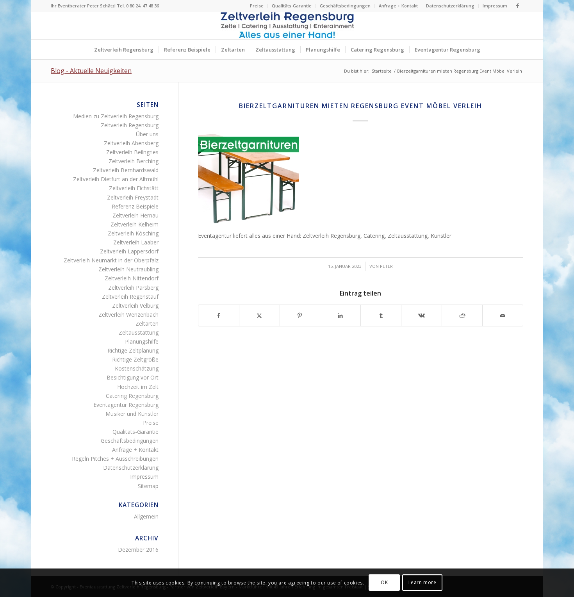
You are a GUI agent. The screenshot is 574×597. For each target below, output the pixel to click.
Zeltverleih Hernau (135, 215)
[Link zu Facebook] (517, 6)
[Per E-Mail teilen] (503, 315)
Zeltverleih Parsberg (133, 287)
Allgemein (146, 516)
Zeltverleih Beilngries (132, 152)
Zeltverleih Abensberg (131, 143)
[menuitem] (257, 6)
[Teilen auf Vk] (421, 315)
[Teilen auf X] (259, 315)
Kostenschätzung (137, 368)
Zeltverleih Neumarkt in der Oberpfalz (111, 260)
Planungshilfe (142, 341)
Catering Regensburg (132, 395)
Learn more (422, 582)
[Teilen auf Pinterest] (300, 315)
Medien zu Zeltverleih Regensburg (116, 116)
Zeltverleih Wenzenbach (128, 314)
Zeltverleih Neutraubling (128, 269)
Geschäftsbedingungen (345, 6)
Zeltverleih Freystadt (133, 197)
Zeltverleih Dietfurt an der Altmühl (116, 179)
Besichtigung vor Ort (133, 377)
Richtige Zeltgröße (135, 359)
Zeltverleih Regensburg (130, 125)
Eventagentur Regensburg (126, 404)
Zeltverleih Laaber (136, 242)
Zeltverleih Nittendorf (132, 278)
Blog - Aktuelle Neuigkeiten (91, 70)
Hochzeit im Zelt (138, 386)
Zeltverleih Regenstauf (130, 296)
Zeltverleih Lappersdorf (129, 251)
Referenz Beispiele (135, 206)
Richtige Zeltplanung (133, 350)
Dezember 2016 (138, 549)
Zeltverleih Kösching (133, 233)
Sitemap (148, 486)
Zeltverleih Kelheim (135, 224)
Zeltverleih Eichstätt (134, 188)
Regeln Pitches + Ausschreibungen (115, 458)
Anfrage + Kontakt (398, 6)
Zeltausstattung (139, 332)
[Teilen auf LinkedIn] (340, 315)
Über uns (147, 134)
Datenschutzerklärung (450, 6)
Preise (257, 6)
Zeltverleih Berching (134, 161)
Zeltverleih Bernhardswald (126, 170)
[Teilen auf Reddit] (462, 315)
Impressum (495, 6)
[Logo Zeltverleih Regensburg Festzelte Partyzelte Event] (287, 25)
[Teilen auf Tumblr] (381, 315)
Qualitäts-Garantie (292, 6)
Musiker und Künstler (132, 413)
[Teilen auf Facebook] (218, 315)
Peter (386, 266)
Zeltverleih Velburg (135, 305)
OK (384, 582)
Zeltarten (147, 323)
